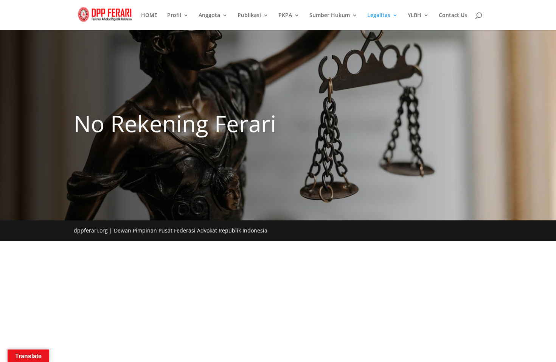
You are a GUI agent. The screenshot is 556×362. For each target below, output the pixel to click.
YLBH (414, 15)
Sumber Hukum (329, 15)
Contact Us (453, 15)
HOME (149, 15)
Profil (174, 15)
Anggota (209, 15)
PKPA (285, 15)
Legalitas (378, 15)
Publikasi (249, 15)
